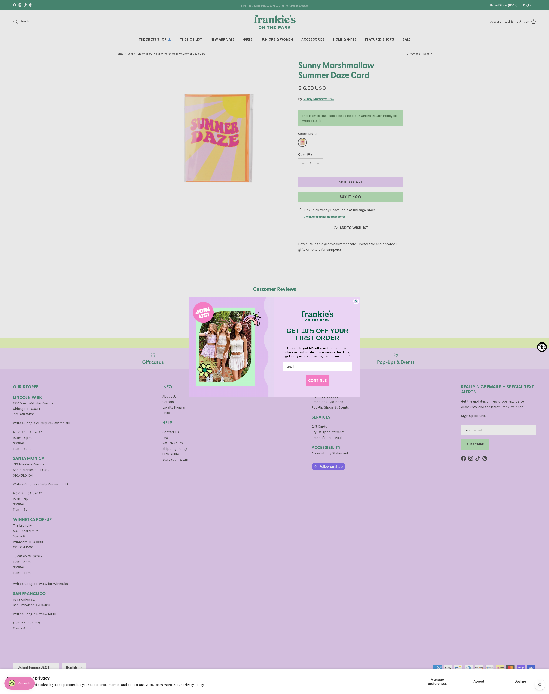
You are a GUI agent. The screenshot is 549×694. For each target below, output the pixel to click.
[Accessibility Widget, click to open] (542, 347)
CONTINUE (317, 380)
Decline (520, 681)
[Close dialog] (356, 301)
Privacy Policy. (193, 685)
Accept (478, 681)
